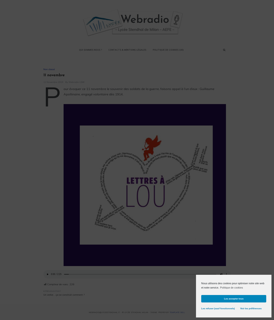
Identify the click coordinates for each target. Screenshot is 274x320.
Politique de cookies (231, 287)
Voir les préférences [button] (251, 308)
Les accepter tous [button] (234, 298)
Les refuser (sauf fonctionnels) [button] (216, 308)
